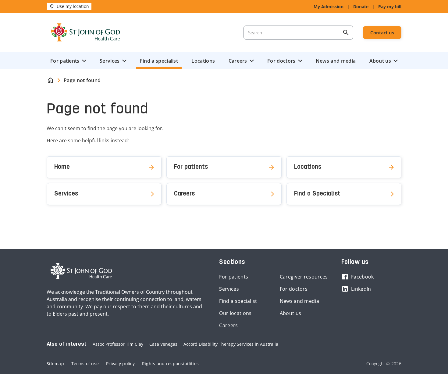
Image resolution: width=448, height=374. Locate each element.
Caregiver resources (304, 276)
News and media (336, 60)
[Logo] (86, 32)
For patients (65, 60)
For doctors (281, 60)
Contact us (382, 32)
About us (380, 60)
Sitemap (55, 363)
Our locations (235, 313)
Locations (203, 60)
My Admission (328, 6)
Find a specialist (159, 60)
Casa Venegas (163, 344)
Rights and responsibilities (170, 363)
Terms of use (85, 363)
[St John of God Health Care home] (81, 271)
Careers (238, 60)
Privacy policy (120, 363)
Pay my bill (389, 6)
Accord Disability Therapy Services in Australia (230, 344)
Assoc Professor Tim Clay (118, 344)
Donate (360, 6)
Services (109, 60)
